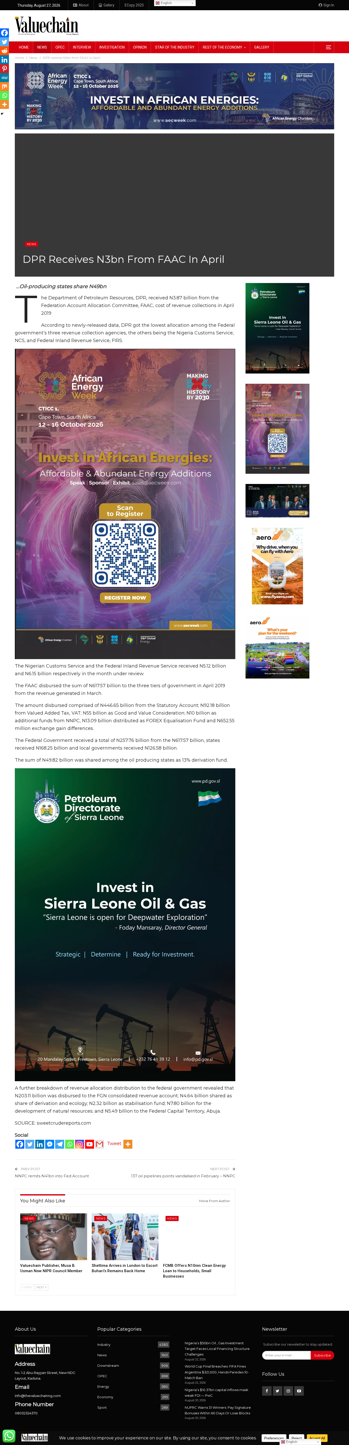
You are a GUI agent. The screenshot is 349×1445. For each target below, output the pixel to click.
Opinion (140, 47)
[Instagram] (79, 1144)
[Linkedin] (39, 1144)
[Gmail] (99, 1144)
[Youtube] (89, 1144)
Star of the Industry (174, 47)
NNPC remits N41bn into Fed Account (52, 1175)
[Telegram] (59, 1144)
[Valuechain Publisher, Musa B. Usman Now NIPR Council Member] (53, 1236)
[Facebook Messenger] (49, 1144)
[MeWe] (4, 77)
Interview (82, 47)
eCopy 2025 (134, 5)
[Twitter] (29, 1144)
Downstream (108, 1365)
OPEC (60, 47)
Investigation (112, 47)
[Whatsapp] (69, 1144)
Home (24, 47)
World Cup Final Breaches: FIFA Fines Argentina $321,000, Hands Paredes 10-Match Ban (217, 1372)
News (42, 47)
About (84, 5)
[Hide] (2, 114)
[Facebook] (19, 1144)
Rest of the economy (222, 47)
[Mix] (4, 86)
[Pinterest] (4, 68)
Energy (103, 1386)
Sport (102, 1407)
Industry (103, 1344)
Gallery (108, 5)
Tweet (114, 1143)
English (166, 3)
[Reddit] (4, 50)
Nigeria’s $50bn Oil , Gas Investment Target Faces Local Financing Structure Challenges (217, 1348)
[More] (127, 1144)
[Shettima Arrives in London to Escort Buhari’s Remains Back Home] (125, 1236)
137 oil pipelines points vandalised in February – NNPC (183, 1175)
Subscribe (322, 1355)
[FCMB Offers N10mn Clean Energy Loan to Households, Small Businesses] (196, 1236)
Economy (105, 1397)
